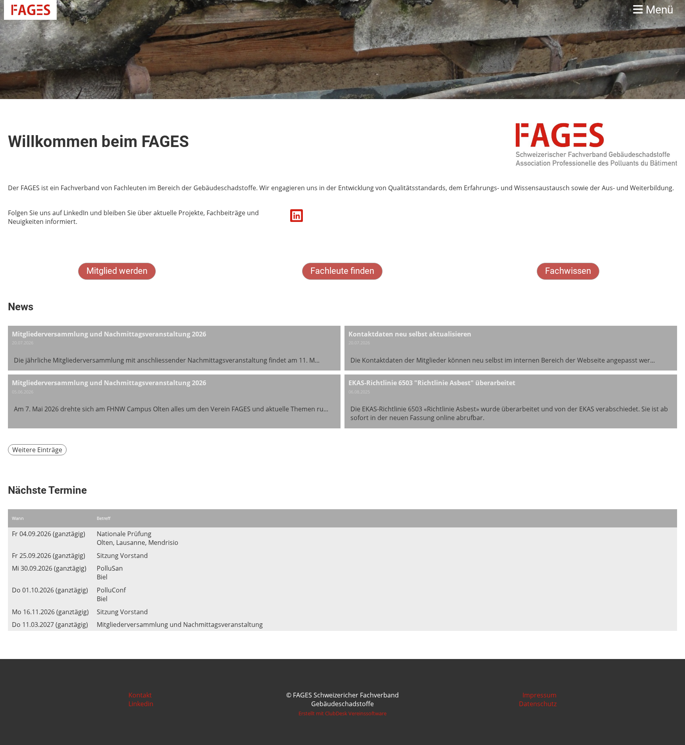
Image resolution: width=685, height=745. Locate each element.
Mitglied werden (116, 271)
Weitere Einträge (37, 449)
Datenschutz (538, 703)
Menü (658, 9)
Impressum (539, 695)
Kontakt (140, 695)
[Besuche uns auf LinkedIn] (296, 216)
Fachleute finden (342, 271)
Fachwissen (568, 271)
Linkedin (140, 703)
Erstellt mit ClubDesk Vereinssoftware (342, 713)
